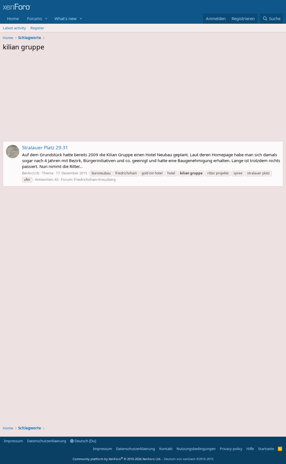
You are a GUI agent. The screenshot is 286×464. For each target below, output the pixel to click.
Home (13, 18)
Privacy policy (231, 448)
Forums (34, 18)
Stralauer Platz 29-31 (45, 147)
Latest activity (14, 27)
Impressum (13, 440)
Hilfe (250, 448)
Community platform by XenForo (117, 459)
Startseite (266, 448)
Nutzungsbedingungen (196, 448)
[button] (46, 18)
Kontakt (166, 448)
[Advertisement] (143, 98)
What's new (65, 18)
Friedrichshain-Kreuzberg (95, 179)
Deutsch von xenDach (188, 459)
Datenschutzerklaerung (46, 440)
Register (37, 27)
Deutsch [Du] (85, 440)
